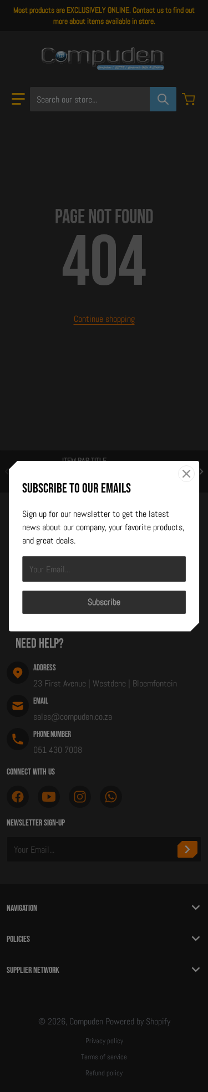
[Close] (186, 473)
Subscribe (104, 602)
